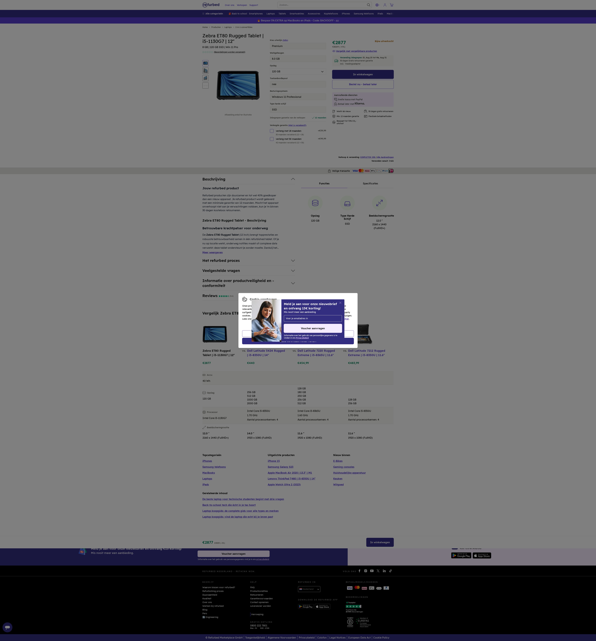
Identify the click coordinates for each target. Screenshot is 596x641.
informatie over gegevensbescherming (274, 318)
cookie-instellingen (315, 315)
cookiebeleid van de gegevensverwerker (327, 318)
